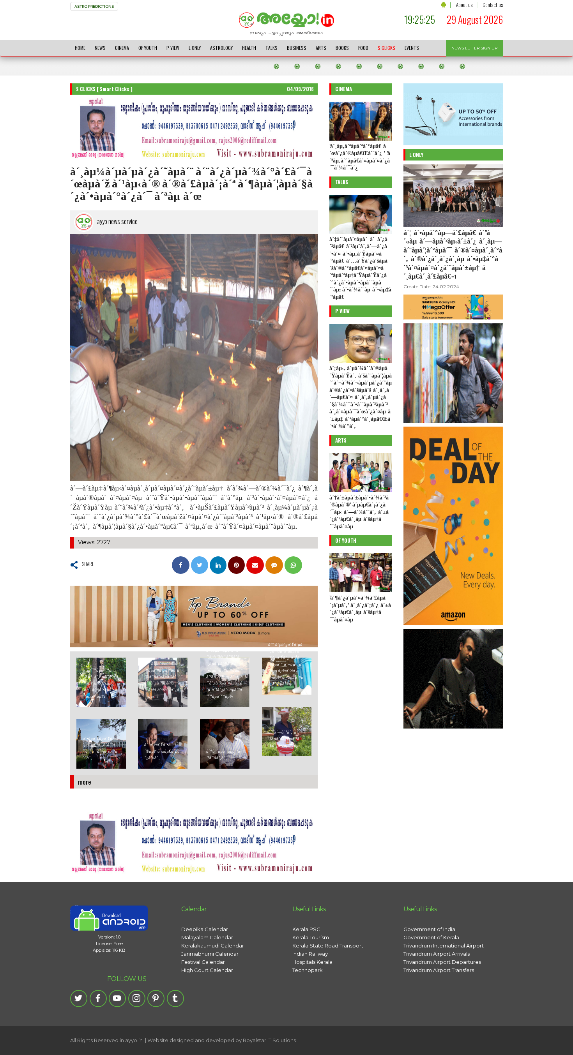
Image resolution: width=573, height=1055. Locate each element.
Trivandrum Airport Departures (442, 962)
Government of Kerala (431, 937)
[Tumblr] (175, 998)
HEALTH (249, 47)
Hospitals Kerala (312, 962)
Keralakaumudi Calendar (212, 945)
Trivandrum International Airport (443, 945)
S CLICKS (386, 47)
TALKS (271, 47)
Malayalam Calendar (207, 937)
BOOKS (342, 47)
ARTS (321, 47)
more (84, 782)
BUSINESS (296, 47)
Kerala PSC (306, 929)
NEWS (100, 47)
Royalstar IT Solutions (269, 1040)
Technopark (307, 970)
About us (464, 5)
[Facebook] (98, 998)
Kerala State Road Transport (327, 945)
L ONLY (195, 47)
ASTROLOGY (221, 47)
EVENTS (412, 47)
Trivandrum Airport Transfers (438, 970)
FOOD (363, 47)
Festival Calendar (203, 962)
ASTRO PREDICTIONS (94, 6)
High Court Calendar (207, 970)
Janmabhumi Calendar (210, 954)
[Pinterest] (155, 998)
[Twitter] (78, 998)
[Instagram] (136, 998)
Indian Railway (310, 954)
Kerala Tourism (310, 937)
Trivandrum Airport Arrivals (436, 954)
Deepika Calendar (204, 929)
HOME (80, 47)
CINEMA (122, 47)
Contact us (493, 5)
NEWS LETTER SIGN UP (474, 48)
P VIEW (172, 47)
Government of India (429, 929)
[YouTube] (117, 998)
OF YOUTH (147, 47)
